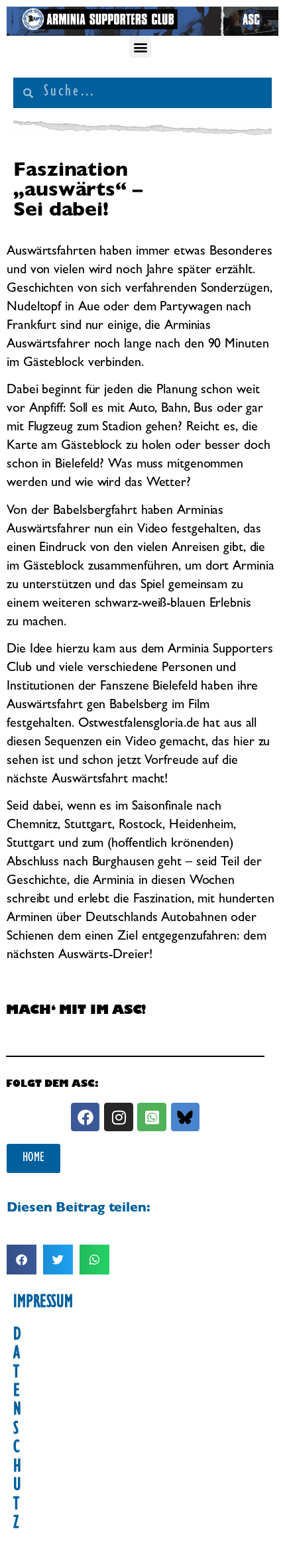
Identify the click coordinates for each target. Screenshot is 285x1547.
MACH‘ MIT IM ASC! (76, 1011)
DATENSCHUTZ (17, 1430)
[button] (140, 47)
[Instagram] (118, 1117)
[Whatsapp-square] (151, 1117)
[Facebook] (85, 1117)
